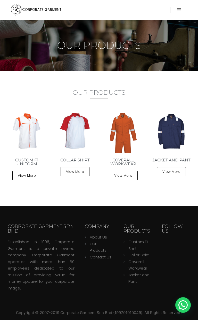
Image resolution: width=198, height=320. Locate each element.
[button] (26, 175)
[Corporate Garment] (36, 10)
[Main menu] (179, 9)
